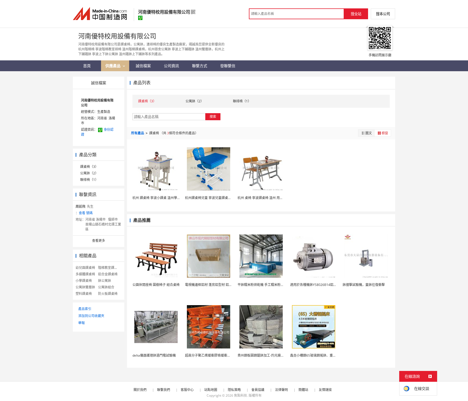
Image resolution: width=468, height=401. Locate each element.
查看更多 (98, 240)
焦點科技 (240, 395)
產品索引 (84, 309)
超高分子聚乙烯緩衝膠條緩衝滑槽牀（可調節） (219, 355)
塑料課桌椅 (84, 293)
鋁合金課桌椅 (108, 274)
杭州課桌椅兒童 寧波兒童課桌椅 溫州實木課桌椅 (220, 197)
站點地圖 (210, 389)
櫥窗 (385, 133)
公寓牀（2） (89, 173)
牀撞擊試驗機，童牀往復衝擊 (364, 284)
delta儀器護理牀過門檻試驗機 (154, 355)
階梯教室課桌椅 (109, 267)
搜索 (213, 116)
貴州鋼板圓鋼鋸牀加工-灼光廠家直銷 (264, 355)
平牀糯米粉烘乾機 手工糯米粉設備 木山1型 (269, 284)
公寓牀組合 (106, 287)
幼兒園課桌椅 (85, 267)
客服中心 (187, 389)
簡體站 (303, 389)
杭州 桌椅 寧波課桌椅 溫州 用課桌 (262, 197)
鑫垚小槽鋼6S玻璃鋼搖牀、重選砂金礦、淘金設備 (326, 355)
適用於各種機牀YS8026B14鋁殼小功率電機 (321, 284)
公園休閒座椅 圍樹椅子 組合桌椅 (156, 284)
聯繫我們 (163, 389)
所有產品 (138, 133)
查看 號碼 (86, 213)
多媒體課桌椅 (85, 274)
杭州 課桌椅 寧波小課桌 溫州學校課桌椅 (161, 197)
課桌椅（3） (89, 166)
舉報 (81, 323)
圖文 (368, 133)
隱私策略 (234, 389)
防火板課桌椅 (108, 293)
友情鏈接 (325, 389)
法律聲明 (281, 389)
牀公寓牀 (104, 280)
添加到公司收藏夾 (91, 316)
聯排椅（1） (89, 179)
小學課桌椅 (84, 280)
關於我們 (140, 389)
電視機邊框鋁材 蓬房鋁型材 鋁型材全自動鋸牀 (218, 284)
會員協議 (257, 389)
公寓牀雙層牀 (85, 287)
